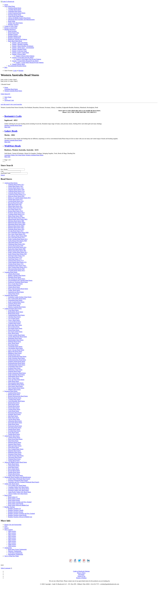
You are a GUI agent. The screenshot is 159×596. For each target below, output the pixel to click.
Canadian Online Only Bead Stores (18, 487)
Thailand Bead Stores (14, 459)
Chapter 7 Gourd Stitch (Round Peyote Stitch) (25, 61)
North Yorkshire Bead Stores (16, 358)
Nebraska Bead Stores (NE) (16, 229)
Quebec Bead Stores (14, 290)
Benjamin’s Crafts (13, 116)
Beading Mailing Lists (14, 36)
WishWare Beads (12, 146)
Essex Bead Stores (13, 333)
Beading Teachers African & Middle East (20, 517)
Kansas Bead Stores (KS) (15, 211)
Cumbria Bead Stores (14, 323)
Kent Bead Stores (13, 345)
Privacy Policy (81, 573)
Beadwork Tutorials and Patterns (17, 39)
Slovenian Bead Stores (14, 427)
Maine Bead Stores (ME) (15, 216)
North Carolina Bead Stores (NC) (18, 239)
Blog (5, 67)
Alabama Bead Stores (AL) (16, 184)
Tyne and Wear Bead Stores (16, 379)
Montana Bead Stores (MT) (16, 227)
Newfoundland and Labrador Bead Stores (20, 280)
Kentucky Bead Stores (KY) (16, 212)
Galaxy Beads (10, 131)
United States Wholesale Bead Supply (19, 479)
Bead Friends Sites (13, 33)
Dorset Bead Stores (13, 330)
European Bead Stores (14, 14)
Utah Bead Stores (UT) (15, 259)
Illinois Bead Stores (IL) (15, 206)
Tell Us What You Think (11, 556)
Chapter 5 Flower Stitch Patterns (24, 56)
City (5, 98)
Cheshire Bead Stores (14, 317)
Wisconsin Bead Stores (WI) (16, 269)
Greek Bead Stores (13, 411)
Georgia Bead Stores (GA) (16, 201)
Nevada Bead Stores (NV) (15, 231)
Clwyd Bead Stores (13, 318)
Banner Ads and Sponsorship (12, 524)
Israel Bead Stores (13, 467)
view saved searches (16, 104)
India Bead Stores (13, 441)
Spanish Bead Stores (14, 429)
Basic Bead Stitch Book (15, 41)
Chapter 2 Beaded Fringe (19, 49)
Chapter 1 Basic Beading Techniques (22, 46)
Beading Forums (13, 34)
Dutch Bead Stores (13, 404)
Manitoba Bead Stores (14, 277)
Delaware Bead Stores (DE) (16, 196)
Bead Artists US (12, 497)
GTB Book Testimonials (15, 552)
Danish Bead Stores (14, 403)
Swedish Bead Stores (14, 431)
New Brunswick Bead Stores (16, 279)
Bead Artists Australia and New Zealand (19, 502)
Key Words (4, 169)
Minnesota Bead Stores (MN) (16, 222)
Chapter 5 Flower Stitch (19, 54)
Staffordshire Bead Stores (15, 376)
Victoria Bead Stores (14, 305)
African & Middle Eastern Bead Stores (19, 18)
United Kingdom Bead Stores (16, 13)
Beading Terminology (14, 37)
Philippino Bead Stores (14, 452)
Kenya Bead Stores (13, 469)
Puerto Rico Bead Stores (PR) (16, 249)
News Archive (8, 529)
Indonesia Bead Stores (14, 442)
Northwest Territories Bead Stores (18, 282)
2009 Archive (12, 546)
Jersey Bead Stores (13, 343)
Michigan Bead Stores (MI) (16, 221)
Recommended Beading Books (17, 66)
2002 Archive (12, 534)
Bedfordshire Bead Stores (15, 312)
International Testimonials (15, 554)
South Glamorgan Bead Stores (17, 373)
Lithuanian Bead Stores (15, 421)
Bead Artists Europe (14, 500)
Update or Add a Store (10, 26)
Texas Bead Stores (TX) (15, 257)
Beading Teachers (13, 24)
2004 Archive (12, 538)
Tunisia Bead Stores (14, 460)
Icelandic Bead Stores (14, 414)
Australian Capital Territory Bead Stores (19, 297)
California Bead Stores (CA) (16, 191)
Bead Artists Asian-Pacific (15, 503)
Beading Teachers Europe (15, 512)
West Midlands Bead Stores (16, 384)
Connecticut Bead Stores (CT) (17, 194)
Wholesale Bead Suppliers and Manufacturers (21, 19)
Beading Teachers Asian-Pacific (17, 515)
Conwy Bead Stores (14, 320)
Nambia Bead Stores (14, 472)
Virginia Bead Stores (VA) (15, 264)
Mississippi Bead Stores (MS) (16, 224)
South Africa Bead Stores (15, 475)
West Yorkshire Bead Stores (16, 388)
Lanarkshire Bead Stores (15, 346)
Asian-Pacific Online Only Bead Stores (19, 492)
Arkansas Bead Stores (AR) (16, 189)
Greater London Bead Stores (16, 335)
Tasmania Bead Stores (14, 303)
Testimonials (8, 548)
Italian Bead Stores (13, 417)
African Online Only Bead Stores (18, 493)
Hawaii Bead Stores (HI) (15, 203)
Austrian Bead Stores (14, 393)
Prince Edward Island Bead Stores (18, 288)
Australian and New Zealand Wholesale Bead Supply (23, 482)
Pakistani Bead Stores (14, 450)
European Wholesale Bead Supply (18, 480)
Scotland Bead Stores (14, 368)
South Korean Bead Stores (16, 455)
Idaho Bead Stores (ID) (15, 204)
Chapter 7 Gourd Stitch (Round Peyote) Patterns (29, 62)
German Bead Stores (14, 409)
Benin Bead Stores (13, 464)
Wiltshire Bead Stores (14, 389)
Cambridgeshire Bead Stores (16, 315)
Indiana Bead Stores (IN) (15, 207)
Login (15, 70)
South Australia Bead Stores (16, 302)
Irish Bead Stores (13, 416)
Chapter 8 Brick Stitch (18, 64)
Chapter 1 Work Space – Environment (23, 47)
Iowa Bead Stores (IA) (14, 209)
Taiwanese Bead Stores (15, 457)
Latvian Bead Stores (14, 419)
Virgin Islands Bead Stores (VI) (17, 262)
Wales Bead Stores (13, 381)
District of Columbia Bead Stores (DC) (19, 198)
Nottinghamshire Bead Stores (16, 364)
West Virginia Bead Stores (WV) (17, 267)
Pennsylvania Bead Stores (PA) (17, 247)
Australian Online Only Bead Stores (14, 155)
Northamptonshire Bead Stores (17, 360)
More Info (7, 127)
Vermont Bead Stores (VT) (16, 260)
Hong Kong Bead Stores (15, 439)
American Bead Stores (14, 8)
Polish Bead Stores (13, 424)
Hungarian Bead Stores (15, 412)
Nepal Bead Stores (13, 447)
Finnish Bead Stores (14, 406)
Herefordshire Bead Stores (15, 340)
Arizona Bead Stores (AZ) (15, 188)
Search (3, 175)
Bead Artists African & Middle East (18, 505)
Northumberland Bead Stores (16, 363)
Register (21, 70)
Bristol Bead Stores (13, 313)
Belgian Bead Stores (14, 394)
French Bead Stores (14, 407)
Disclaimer (81, 574)
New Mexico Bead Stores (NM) (17, 236)
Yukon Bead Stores (13, 293)
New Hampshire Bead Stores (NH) (18, 232)
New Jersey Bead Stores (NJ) (16, 234)
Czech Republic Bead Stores (16, 401)
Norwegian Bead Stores (15, 422)
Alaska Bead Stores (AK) (15, 186)
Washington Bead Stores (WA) (17, 265)
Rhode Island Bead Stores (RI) (17, 250)
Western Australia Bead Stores (13, 91)
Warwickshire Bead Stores (15, 383)
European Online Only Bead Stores (18, 490)
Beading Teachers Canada (15, 510)
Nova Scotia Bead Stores (15, 284)
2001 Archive (12, 533)
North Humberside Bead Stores (17, 356)
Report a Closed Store (10, 28)
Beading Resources (10, 29)
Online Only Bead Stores (15, 23)
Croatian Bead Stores (14, 399)
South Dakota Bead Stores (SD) (17, 254)
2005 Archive (12, 539)
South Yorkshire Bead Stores (16, 374)
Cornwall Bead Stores (14, 322)
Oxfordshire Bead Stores (15, 366)
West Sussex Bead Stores (15, 386)
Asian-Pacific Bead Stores (15, 16)
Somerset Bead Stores (14, 371)
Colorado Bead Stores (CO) (16, 193)
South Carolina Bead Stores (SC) (17, 252)
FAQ (5, 526)
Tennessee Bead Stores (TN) (16, 255)
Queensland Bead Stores (15, 300)
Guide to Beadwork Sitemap (81, 571)
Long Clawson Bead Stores (16, 350)
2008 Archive (12, 544)
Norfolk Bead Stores (14, 355)
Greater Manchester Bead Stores (17, 336)
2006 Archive (12, 541)
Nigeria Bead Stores (14, 474)
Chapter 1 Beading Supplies (20, 44)
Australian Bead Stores (14, 11)
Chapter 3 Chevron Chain (19, 51)
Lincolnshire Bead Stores (15, 348)
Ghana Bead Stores (13, 465)
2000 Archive (12, 531)
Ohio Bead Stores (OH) (15, 242)
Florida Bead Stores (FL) (15, 199)
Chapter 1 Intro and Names (20, 42)
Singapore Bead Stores (14, 454)
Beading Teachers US (14, 508)
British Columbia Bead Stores (16, 275)
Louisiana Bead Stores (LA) (16, 214)
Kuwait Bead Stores (14, 470)
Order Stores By (5, 94)
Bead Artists (11, 21)
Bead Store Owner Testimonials (17, 549)
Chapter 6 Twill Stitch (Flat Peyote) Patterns (28, 59)
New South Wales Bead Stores (17, 298)
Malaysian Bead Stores (14, 445)
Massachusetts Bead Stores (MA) (17, 219)
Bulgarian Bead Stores (14, 398)
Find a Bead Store (9, 6)
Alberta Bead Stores (14, 274)
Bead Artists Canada (14, 498)
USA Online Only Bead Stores (17, 485)
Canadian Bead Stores (14, 9)
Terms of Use (81, 576)
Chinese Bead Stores (14, 437)
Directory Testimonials (14, 551)
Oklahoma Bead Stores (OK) (16, 244)
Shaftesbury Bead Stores (15, 369)
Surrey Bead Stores (13, 378)
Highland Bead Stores (14, 341)
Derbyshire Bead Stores (15, 325)
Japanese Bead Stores (14, 444)
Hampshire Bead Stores (15, 338)
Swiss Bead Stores (13, 432)
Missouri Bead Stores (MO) (16, 226)
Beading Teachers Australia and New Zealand (21, 513)
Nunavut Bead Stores (14, 285)
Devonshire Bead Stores (15, 328)
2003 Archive (12, 536)
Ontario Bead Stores (14, 287)
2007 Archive (12, 543)
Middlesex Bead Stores (15, 353)
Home (6, 4)
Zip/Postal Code (9, 100)
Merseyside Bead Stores (15, 351)
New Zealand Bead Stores (15, 449)
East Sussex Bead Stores (15, 331)
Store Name (7, 97)
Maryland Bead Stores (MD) (16, 217)
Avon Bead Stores (13, 310)
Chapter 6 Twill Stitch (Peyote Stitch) (22, 57)
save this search (5, 104)
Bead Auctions (12, 31)
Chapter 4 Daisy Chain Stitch (20, 52)
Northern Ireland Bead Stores (16, 361)
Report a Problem (81, 578)
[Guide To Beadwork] (7, 1)
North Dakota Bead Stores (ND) (17, 241)
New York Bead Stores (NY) (16, 237)
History (6, 528)
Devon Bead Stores (13, 326)
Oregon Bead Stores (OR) (15, 245)
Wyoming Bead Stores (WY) (16, 270)
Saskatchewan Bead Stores (16, 292)
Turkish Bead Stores (14, 434)
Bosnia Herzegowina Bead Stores (18, 396)
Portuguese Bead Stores (15, 426)
